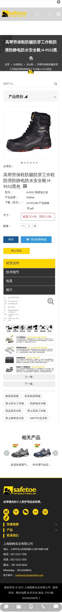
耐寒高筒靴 (12, 396)
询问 (11, 239)
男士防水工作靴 (14, 403)
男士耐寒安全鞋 (14, 418)
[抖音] (6, 518)
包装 (9, 281)
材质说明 (12, 263)
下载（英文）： (14, 202)
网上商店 (16, 251)
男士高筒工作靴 (36, 411)
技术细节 (12, 272)
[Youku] (16, 512)
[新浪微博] (6, 512)
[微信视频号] (45, 512)
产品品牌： (11, 197)
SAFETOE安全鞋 (38, 418)
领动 (40, 593)
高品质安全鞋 (13, 411)
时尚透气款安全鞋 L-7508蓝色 (42, 465)
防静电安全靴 (38, 403)
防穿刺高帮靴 (33, 396)
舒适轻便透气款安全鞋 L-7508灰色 (20, 465)
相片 (9, 290)
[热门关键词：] (56, 84)
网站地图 (21, 593)
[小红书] (35, 512)
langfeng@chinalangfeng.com (29, 575)
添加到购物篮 (39, 239)
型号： (9, 192)
